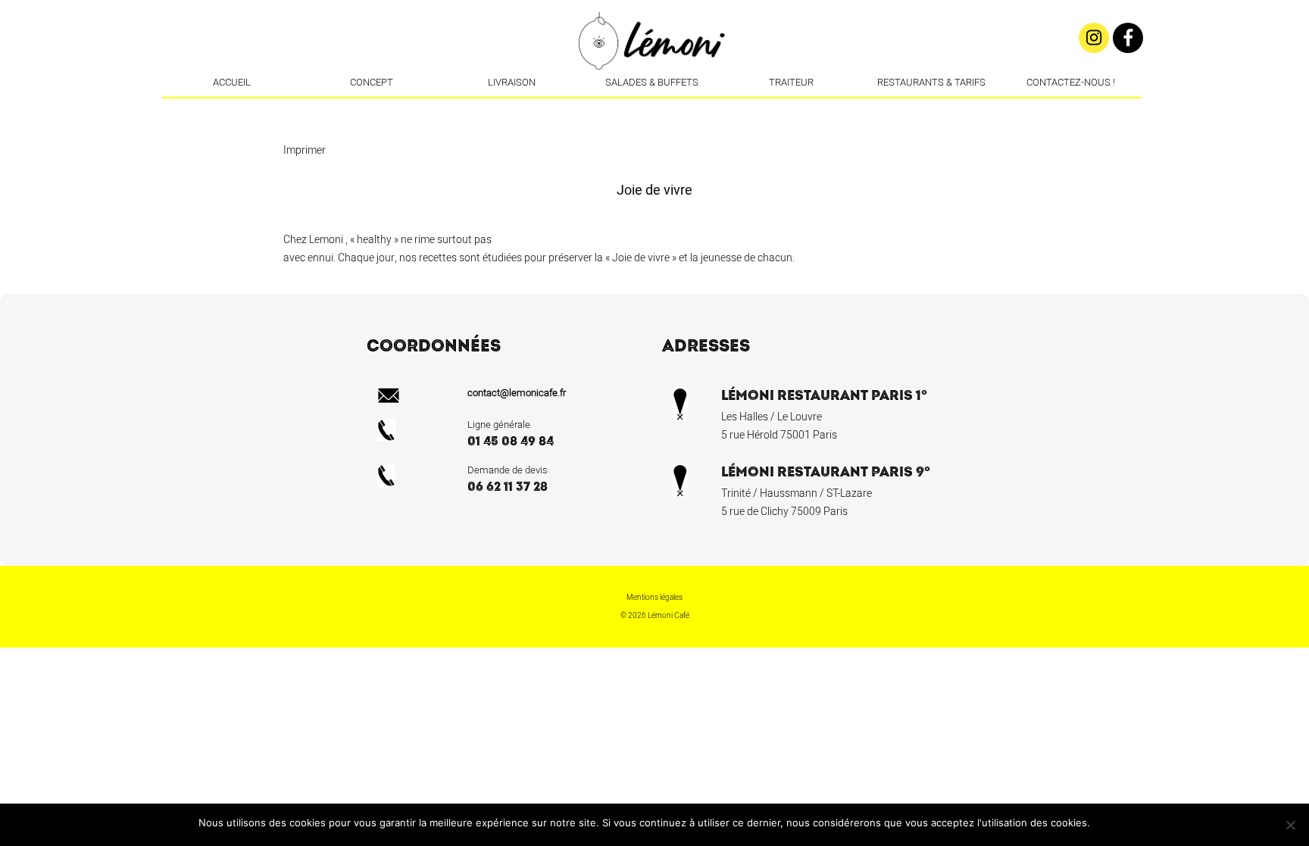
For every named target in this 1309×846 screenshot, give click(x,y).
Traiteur (791, 82)
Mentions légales (654, 597)
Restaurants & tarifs (931, 82)
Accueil (232, 82)
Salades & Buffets (651, 82)
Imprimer (304, 150)
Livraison (512, 82)
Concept (371, 82)
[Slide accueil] (653, 110)
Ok (1104, 822)
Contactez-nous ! (1070, 82)
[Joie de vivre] (675, 110)
